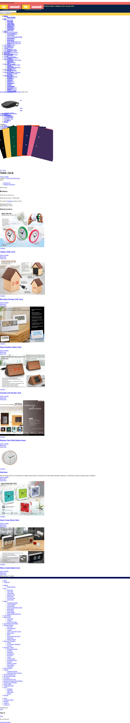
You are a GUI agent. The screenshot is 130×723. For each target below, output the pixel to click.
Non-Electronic (11, 628)
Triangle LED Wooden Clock (10, 393)
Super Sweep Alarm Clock (9, 520)
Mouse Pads (10, 633)
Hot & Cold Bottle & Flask (14, 607)
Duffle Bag (10, 596)
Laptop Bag (10, 599)
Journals (9, 646)
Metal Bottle (10, 609)
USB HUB (10, 666)
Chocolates (10, 619)
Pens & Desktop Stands (13, 636)
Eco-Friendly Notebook (13, 644)
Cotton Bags (10, 593)
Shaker (9, 693)
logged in (10, 201)
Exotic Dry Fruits (12, 622)
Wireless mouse (4, 113)
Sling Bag (10, 690)
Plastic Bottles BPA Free (14, 614)
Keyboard (10, 655)
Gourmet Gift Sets (12, 671)
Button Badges (11, 587)
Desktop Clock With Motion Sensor (13, 440)
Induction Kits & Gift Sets (14, 673)
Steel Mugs (10, 638)
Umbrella (9, 115)
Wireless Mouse (11, 639)
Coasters (9, 630)
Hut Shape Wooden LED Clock (11, 299)
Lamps (9, 657)
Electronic (10, 626)
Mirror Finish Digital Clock (10, 568)
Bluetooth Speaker (12, 649)
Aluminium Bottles (12, 603)
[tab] (56, 183)
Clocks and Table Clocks (14, 92)
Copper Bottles (11, 604)
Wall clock (4, 472)
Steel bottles (10, 611)
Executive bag (11, 598)
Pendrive (9, 662)
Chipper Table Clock (7, 252)
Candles (9, 620)
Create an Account (5, 722)
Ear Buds (9, 650)
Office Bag (10, 692)
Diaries (9, 642)
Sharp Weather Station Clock (10, 347)
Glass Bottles (10, 606)
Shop (5, 92)
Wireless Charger (12, 663)
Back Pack (10, 590)
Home (2, 92)
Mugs (8, 634)
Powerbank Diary (12, 660)
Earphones (10, 652)
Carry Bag (10, 591)
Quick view (3, 258)
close (1, 709)
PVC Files (3, 170)
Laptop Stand (11, 658)
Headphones (10, 654)
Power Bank (10, 665)
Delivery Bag (11, 595)
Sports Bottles (11, 612)
